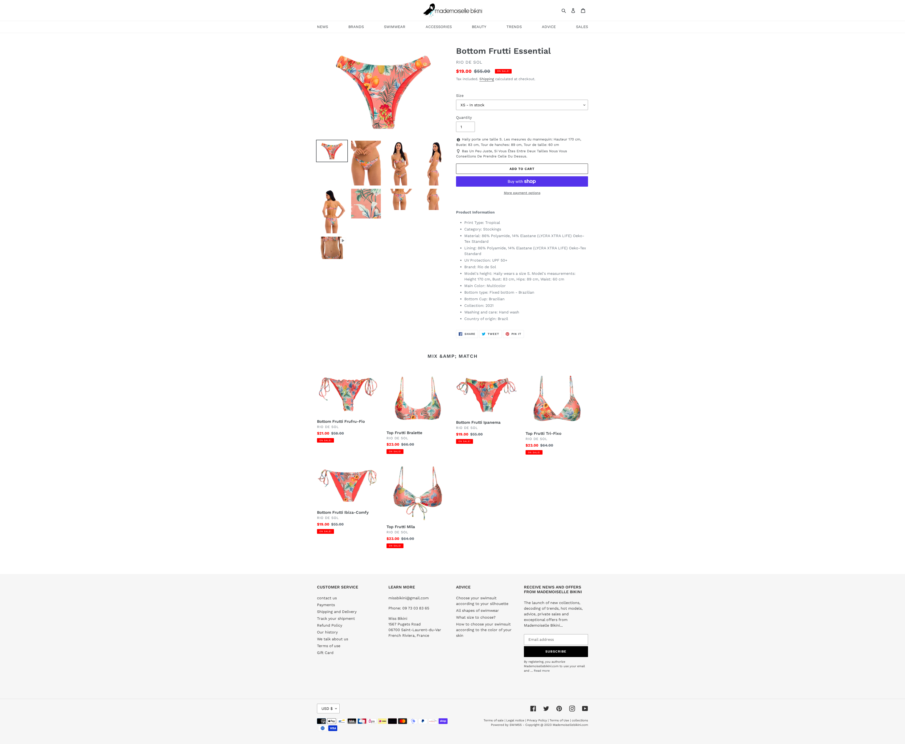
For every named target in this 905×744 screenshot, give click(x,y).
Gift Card (325, 652)
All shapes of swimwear (477, 610)
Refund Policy (329, 625)
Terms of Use (559, 720)
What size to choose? (476, 617)
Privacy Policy (537, 720)
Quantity (464, 117)
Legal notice (515, 720)
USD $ (327, 708)
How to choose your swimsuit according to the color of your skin (484, 630)
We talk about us (332, 639)
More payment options (522, 193)
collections (580, 720)
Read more (542, 670)
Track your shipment (336, 618)
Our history (327, 632)
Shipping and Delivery (337, 611)
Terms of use (328, 646)
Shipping (486, 79)
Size (460, 95)
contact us (327, 598)
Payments (326, 605)
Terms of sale (494, 720)
